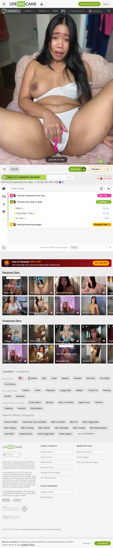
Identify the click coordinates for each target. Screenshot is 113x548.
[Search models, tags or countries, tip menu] (109, 11)
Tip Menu (102, 202)
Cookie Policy (28, 545)
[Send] (109, 189)
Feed (55, 11)
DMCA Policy (46, 462)
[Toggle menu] (4, 4)
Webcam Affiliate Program (88, 462)
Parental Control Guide (50, 473)
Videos (30, 11)
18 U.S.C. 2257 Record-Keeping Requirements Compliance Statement (32, 529)
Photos (44, 11)
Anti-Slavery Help (48, 478)
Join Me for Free (57, 159)
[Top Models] (42, 4)
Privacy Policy (47, 452)
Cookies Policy (47, 467)
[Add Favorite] (4, 169)
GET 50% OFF (101, 263)
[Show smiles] (101, 188)
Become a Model (84, 452)
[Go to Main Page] (23, 4)
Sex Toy (103, 195)
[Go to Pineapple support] (25, 509)
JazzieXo (7, 371)
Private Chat (100, 224)
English (10, 454)
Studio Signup (83, 457)
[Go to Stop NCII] (11, 517)
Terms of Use (46, 457)
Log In (105, 4)
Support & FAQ (47, 492)
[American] (21, 378)
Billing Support (47, 497)
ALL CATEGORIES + (86, 434)
